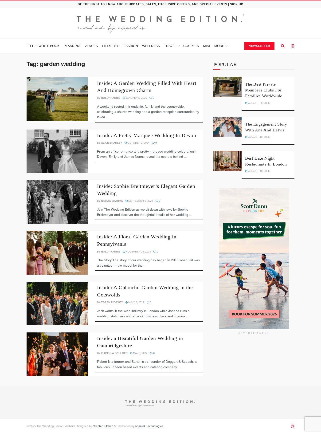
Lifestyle (110, 46)
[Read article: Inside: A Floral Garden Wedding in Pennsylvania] (57, 253)
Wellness (151, 46)
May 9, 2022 (139, 353)
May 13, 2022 (136, 302)
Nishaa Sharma (112, 200)
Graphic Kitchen (103, 426)
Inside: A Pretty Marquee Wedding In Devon (146, 135)
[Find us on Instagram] (292, 46)
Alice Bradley (111, 142)
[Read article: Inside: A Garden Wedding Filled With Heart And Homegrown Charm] (57, 99)
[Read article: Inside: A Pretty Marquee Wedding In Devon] (57, 151)
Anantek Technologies (148, 426)
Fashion (131, 46)
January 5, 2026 (136, 97)
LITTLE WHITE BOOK (43, 46)
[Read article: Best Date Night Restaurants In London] (227, 161)
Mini (206, 46)
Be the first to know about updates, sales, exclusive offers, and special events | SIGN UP (160, 4)
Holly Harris (110, 97)
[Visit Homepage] (160, 23)
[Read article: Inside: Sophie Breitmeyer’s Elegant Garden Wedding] (57, 202)
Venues (91, 46)
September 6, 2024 (140, 200)
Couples (191, 46)
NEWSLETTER (259, 45)
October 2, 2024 (138, 142)
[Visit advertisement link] (253, 258)
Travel (170, 46)
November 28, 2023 (138, 251)
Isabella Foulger (114, 353)
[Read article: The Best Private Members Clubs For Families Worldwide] (227, 87)
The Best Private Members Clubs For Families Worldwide (264, 90)
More (219, 46)
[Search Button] (283, 46)
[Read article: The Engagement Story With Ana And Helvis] (227, 127)
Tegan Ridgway (112, 302)
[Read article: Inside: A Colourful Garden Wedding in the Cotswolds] (57, 303)
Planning (72, 46)
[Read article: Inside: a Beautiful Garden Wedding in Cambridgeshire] (57, 354)
